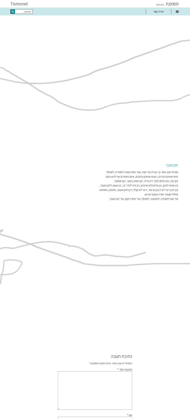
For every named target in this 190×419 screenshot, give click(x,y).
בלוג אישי (160, 4)
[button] (177, 11)
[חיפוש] (13, 12)
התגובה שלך (124, 369)
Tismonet (19, 4)
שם (129, 415)
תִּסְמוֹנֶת (172, 4)
